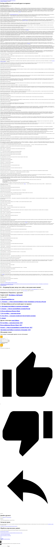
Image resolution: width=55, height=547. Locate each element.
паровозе (20, 11)
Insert (8, 546)
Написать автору (2, 535)
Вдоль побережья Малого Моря (11, 325)
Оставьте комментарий (34, 289)
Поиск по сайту (7, 535)
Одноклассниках (8, 517)
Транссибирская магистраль (9, 284)
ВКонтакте (4, 517)
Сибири (26, 222)
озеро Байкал (15, 320)
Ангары (3, 274)
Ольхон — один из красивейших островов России (16, 327)
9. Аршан (3, 318)
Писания (7, 534)
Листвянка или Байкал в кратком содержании (10, 282)
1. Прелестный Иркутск (7, 299)
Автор (1, 534)
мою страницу (25, 290)
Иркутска (28, 43)
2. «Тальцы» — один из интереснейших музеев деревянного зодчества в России (23, 301)
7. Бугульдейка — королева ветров (10, 313)
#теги (10, 535)
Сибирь (4, 284)
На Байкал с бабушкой (3, 1)
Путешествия (2, 0)
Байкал (25, 183)
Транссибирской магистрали (14, 14)
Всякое (9, 534)
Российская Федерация (7, 0)
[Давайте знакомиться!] (3, 285)
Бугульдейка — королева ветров (11, 322)
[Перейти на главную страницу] (1, 538)
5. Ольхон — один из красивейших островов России (15, 308)
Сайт (8, 341)
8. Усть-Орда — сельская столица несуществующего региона (18, 315)
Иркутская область (12, 0)
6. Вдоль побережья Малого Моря (10, 311)
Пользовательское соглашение (4, 531)
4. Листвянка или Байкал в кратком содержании (14, 306)
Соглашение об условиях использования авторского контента (8, 526)
